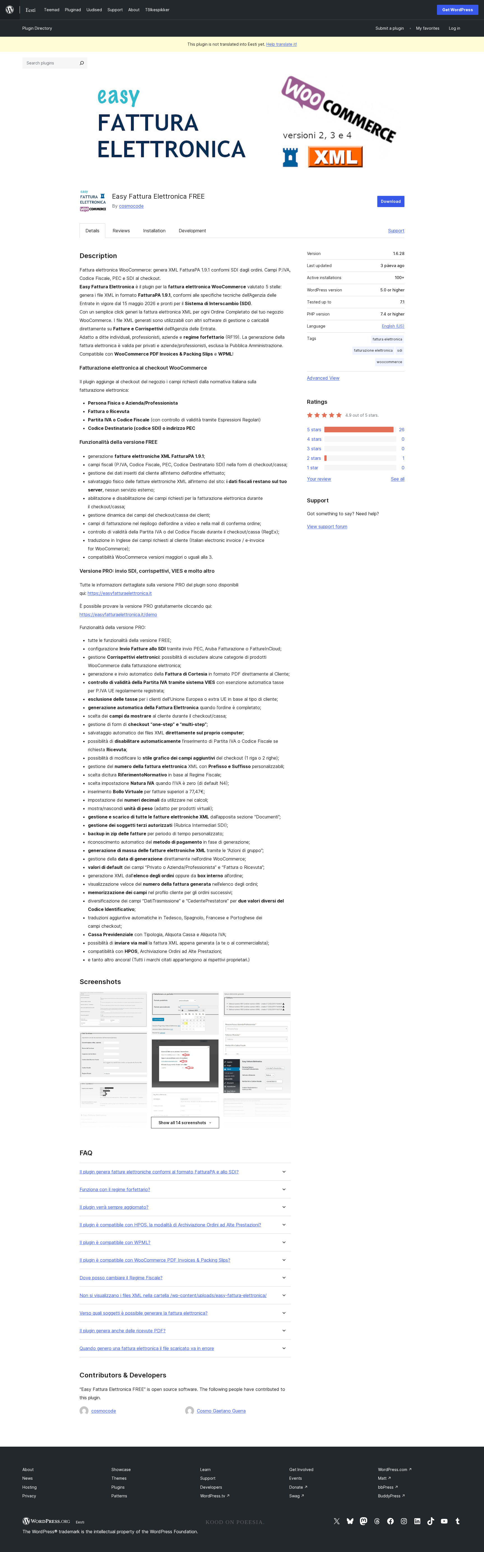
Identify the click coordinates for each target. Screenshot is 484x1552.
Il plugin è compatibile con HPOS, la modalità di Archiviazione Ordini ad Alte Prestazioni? (170, 1225)
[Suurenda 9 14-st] (283, 999)
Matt (384, 1478)
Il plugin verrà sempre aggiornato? (114, 1207)
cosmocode (131, 206)
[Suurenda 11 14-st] (283, 1066)
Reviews (121, 230)
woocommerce (389, 362)
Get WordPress (457, 9)
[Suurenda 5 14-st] (211, 999)
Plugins (118, 1487)
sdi (399, 350)
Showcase (121, 1469)
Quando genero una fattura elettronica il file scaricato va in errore (147, 1348)
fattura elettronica (387, 339)
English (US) (393, 326)
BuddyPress (391, 1495)
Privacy (29, 1495)
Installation (154, 230)
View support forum (327, 526)
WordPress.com (395, 1469)
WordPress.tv (215, 1495)
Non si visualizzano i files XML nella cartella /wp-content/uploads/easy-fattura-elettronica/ (173, 1295)
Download (391, 201)
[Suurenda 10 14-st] (283, 1028)
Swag (296, 1495)
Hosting (29, 1487)
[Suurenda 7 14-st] (211, 1100)
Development (192, 230)
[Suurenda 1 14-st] (139, 999)
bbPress (388, 1487)
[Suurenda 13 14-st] (283, 1129)
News (27, 1478)
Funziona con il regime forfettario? (115, 1189)
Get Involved (301, 1469)
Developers (211, 1487)
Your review (319, 479)
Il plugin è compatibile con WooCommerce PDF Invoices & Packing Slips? (155, 1260)
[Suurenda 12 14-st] (283, 1105)
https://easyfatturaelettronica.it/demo (118, 614)
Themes (119, 1478)
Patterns (119, 1495)
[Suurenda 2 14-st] (139, 1039)
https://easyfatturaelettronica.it (120, 593)
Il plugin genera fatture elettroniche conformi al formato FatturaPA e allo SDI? (159, 1172)
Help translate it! (281, 44)
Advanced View (323, 378)
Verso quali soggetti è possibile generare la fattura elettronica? (144, 1313)
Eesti (80, 1522)
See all (397, 479)
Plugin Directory (37, 28)
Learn (205, 1469)
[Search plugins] (81, 63)
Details (92, 230)
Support (396, 230)
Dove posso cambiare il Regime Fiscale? (121, 1277)
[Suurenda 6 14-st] (211, 1047)
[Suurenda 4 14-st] (139, 1120)
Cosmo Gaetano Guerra (221, 1411)
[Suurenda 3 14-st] (139, 1089)
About (28, 1469)
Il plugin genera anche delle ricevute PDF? (123, 1330)
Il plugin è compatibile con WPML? (115, 1242)
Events (295, 1478)
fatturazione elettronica (373, 350)
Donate (298, 1487)
